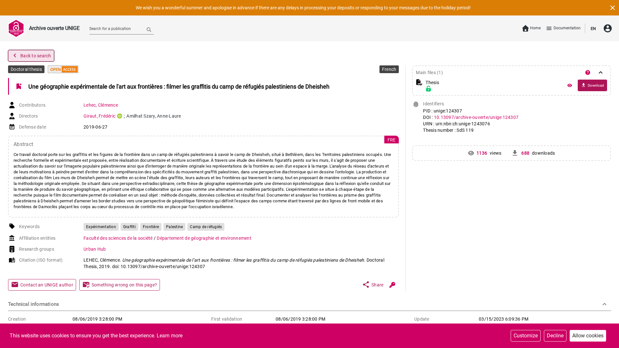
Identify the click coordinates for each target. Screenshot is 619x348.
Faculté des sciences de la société (119, 238)
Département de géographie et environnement (204, 238)
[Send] (149, 29)
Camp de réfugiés (206, 227)
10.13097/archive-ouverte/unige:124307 (476, 117)
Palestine (174, 227)
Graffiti (129, 227)
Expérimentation (101, 227)
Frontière (151, 227)
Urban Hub (95, 249)
